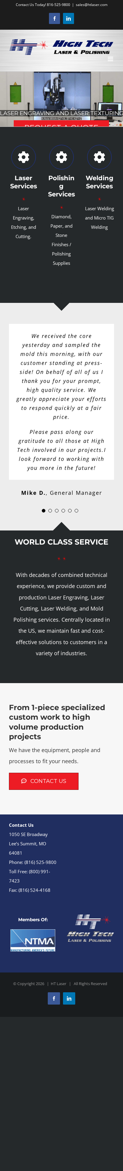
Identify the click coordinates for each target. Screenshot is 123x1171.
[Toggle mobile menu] (111, 59)
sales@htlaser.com (91, 4)
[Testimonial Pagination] (43, 510)
